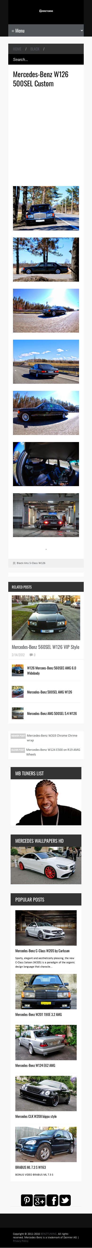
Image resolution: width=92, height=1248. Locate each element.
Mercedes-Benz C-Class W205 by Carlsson (42, 950)
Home (17, 49)
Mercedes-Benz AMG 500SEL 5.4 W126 (52, 713)
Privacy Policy (20, 1241)
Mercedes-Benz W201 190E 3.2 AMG (38, 1014)
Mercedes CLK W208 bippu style (36, 1116)
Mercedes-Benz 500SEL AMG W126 (49, 691)
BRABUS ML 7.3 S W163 (30, 1167)
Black (34, 49)
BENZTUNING (49, 1234)
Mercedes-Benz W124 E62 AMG (35, 1065)
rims (26, 563)
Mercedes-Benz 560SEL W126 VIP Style (45, 646)
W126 (41, 563)
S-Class (33, 563)
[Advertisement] (46, 136)
